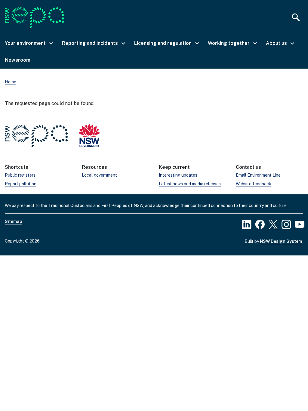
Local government (99, 175)
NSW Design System (281, 241)
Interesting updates (178, 175)
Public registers (20, 175)
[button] (28, 43)
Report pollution (20, 183)
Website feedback (253, 183)
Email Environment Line (258, 175)
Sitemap (13, 221)
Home (10, 81)
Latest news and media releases (190, 183)
